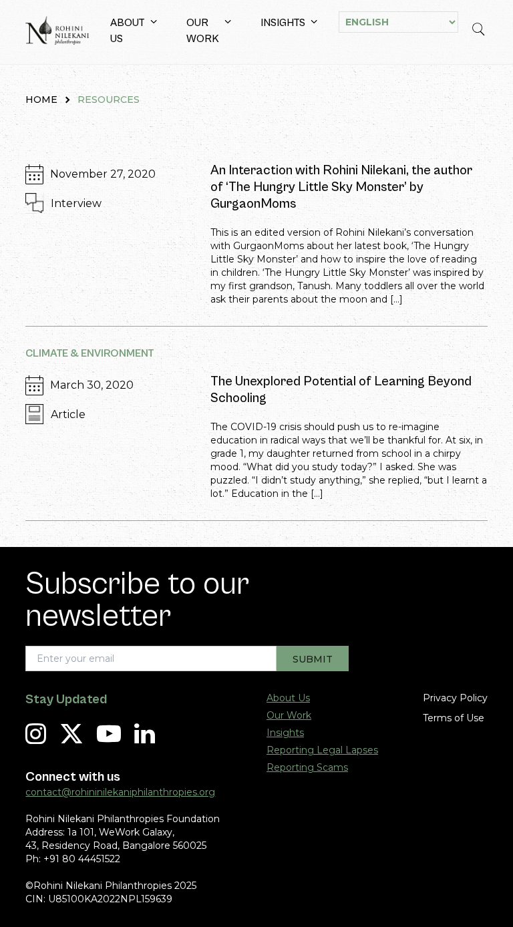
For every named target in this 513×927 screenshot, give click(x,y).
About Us (127, 31)
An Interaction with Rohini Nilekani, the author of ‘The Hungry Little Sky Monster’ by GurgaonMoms (341, 187)
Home (41, 100)
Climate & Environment (89, 353)
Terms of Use (453, 718)
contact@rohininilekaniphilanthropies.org (120, 792)
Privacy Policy (455, 698)
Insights (283, 23)
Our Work (202, 31)
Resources (108, 100)
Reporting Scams (307, 767)
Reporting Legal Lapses (322, 750)
